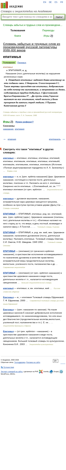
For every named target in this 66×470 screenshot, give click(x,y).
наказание (8, 129)
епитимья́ (8, 288)
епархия (12, 139)
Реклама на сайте (33, 362)
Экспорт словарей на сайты (12, 371)
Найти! (59, 17)
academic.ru (12, 5)
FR (61, 2)
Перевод (21, 62)
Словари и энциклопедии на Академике (26, 11)
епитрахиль (55, 139)
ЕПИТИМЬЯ (9, 214)
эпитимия (19, 129)
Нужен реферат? (25, 122)
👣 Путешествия (7, 367)
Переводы (48, 30)
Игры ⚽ (48, 36)
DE (50, 2)
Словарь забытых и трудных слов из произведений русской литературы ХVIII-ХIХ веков (33, 25)
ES (56, 2)
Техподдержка (19, 362)
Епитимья (8, 297)
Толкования (17, 30)
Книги (17, 36)
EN (44, 2)
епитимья (8, 158)
